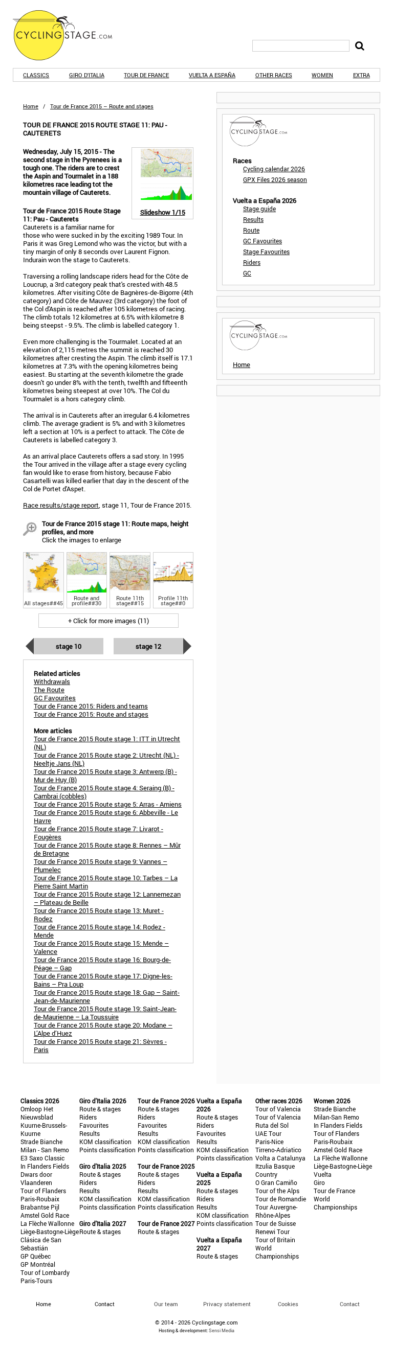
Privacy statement (227, 1304)
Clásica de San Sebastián (40, 1244)
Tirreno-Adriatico (278, 1150)
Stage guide (259, 208)
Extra (361, 75)
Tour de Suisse (275, 1223)
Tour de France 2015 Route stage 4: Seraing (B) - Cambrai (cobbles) (104, 792)
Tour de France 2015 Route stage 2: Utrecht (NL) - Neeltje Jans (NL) (106, 759)
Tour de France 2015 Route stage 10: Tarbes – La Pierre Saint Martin (106, 882)
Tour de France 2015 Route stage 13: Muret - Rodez (99, 914)
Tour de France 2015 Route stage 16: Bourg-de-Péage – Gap (102, 963)
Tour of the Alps (277, 1191)
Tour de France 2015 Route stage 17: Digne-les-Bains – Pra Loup (103, 980)
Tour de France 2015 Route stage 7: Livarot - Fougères (98, 832)
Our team (166, 1304)
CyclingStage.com (69, 35)
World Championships (277, 1252)
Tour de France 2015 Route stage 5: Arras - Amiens (108, 804)
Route (251, 230)
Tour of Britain (275, 1240)
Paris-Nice (269, 1141)
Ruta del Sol (272, 1125)
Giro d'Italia (86, 75)
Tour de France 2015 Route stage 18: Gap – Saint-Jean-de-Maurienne (107, 996)
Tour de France (146, 75)
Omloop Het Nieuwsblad (36, 1113)
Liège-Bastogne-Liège (49, 1231)
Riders (251, 262)
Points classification (107, 1150)
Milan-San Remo (336, 1117)
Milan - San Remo (44, 1150)
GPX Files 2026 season (275, 179)
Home (30, 106)
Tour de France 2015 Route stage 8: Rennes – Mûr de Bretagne (107, 849)
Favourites (93, 1125)
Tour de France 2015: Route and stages (91, 714)
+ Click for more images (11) (108, 620)
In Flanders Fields (44, 1166)
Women (322, 75)
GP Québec (35, 1256)
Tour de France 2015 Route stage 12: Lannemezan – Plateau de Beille (107, 898)
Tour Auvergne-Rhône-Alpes (276, 1211)
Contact (350, 1304)
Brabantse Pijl (39, 1207)
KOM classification (105, 1141)
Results (253, 219)
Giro (319, 1182)
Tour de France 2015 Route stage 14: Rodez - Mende (99, 931)
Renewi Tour (272, 1231)
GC (247, 273)
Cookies (288, 1304)
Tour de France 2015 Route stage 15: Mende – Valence (101, 947)
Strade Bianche (41, 1141)
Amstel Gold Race (44, 1215)
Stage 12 (148, 646)
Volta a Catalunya (280, 1158)
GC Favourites (262, 241)
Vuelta (323, 1174)
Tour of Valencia (278, 1109)
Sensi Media (221, 1330)
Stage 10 (68, 646)
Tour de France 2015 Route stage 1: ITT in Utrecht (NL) (107, 742)
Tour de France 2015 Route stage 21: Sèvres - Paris (100, 1045)
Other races (273, 75)
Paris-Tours (36, 1280)
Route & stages (100, 1109)
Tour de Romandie (280, 1199)
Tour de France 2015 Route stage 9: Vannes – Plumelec (100, 865)
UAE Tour (268, 1133)
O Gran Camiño (276, 1182)
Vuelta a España (212, 75)
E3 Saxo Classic (42, 1158)
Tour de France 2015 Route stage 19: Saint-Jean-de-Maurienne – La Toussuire (105, 1012)
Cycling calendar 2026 (274, 169)
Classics (36, 75)
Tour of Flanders (43, 1191)
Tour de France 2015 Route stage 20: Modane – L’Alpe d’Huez (103, 1029)
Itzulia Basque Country (275, 1170)
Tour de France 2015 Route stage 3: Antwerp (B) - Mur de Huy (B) (105, 775)
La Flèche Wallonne (47, 1223)
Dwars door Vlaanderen (36, 1178)
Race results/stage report (61, 505)
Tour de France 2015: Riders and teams (91, 706)
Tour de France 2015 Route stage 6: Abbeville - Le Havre (106, 816)
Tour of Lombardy (45, 1272)
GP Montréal (37, 1264)
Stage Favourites (266, 251)
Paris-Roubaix (39, 1199)
